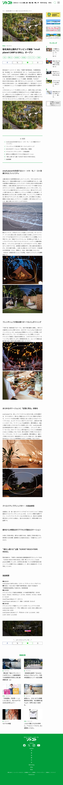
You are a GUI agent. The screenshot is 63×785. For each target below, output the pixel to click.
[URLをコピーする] (37, 62)
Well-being (43, 3)
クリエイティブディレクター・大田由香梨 (17, 151)
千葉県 (38, 57)
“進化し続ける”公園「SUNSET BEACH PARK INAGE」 (21, 157)
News (31, 769)
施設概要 (8, 159)
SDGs (49, 3)
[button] (7, 62)
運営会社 (47, 772)
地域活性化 (17, 57)
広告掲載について (28, 772)
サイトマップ (53, 772)
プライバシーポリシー (41, 772)
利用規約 (33, 772)
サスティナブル (31, 57)
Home (4, 10)
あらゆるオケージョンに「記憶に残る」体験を (19, 149)
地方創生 (24, 57)
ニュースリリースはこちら (18, 772)
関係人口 (10, 57)
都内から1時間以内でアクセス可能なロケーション (20, 154)
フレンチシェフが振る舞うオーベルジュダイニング (20, 146)
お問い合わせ (9, 772)
